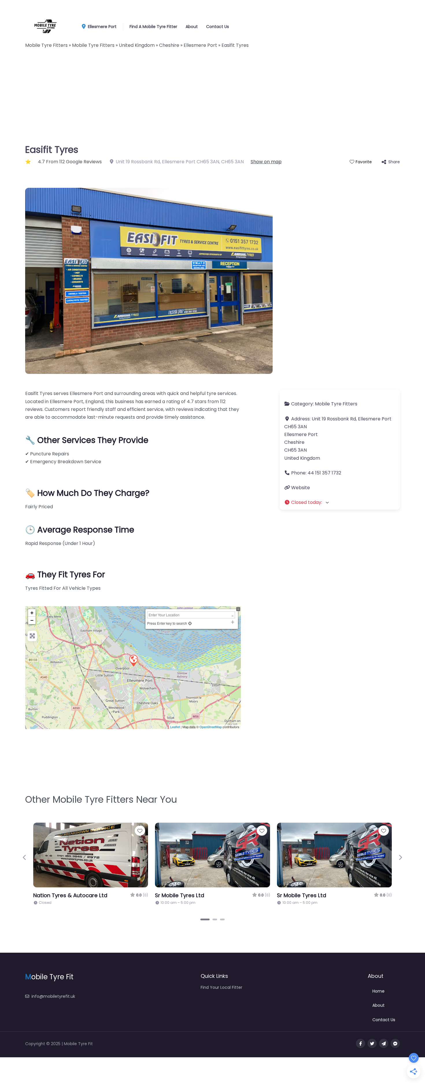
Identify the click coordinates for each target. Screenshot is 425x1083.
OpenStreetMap (210, 726)
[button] (339, 502)
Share (394, 162)
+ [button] (32, 613)
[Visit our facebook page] (360, 1043)
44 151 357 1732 (324, 473)
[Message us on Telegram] (383, 1043)
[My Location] (190, 623)
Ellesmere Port (102, 26)
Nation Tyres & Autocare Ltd (70, 895)
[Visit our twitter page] (372, 1043)
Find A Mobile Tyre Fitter (153, 26)
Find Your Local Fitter (221, 987)
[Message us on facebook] (395, 1043)
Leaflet (175, 726)
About (192, 26)
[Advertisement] (212, 98)
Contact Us (217, 26)
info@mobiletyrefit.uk (53, 996)
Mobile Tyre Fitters (336, 403)
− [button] (32, 620)
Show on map (266, 161)
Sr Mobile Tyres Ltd (179, 895)
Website (300, 487)
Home (378, 991)
